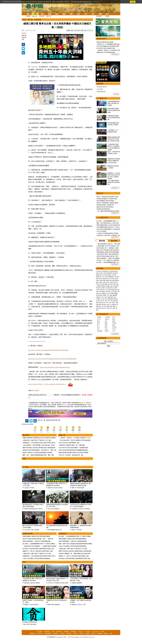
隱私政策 (73, 631)
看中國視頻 (35, 390)
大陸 (35, 14)
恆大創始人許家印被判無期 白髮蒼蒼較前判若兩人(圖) (38, 548)
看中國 (116, 284)
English (80, 631)
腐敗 (106, 284)
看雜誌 (62, 633)
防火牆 (97, 295)
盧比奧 (116, 271)
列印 (82, 30)
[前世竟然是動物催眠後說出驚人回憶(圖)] (102, 123)
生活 (92, 14)
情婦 (103, 284)
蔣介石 (109, 304)
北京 (112, 291)
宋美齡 (113, 304)
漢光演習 (106, 273)
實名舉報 (36, 529)
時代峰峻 (79, 487)
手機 (102, 308)
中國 (23, 39)
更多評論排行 (115, 264)
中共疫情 (61, 583)
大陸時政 (28, 16)
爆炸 (33, 487)
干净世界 (39, 633)
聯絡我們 (47, 631)
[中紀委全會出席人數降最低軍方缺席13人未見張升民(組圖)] (81, 491)
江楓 (106, 329)
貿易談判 (117, 280)
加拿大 (100, 287)
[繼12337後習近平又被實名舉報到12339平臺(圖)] (33, 512)
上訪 (108, 295)
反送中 (97, 284)
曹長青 (107, 331)
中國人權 (48, 16)
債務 (108, 287)
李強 (49, 529)
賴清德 (112, 271)
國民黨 (110, 273)
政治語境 (35, 604)
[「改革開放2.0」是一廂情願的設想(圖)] (102, 130)
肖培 (83, 508)
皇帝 (105, 306)
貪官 (25, 624)
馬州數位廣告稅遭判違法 (103, 209)
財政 (118, 289)
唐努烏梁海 (110, 297)
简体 (72, 30)
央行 (106, 287)
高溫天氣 (24, 37)
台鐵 (113, 273)
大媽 (118, 291)
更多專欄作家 (115, 334)
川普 (109, 271)
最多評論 (102, 241)
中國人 (32, 529)
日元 (107, 289)
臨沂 (28, 487)
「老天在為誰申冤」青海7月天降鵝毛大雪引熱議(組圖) (74, 440)
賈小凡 (99, 319)
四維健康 (99, 331)
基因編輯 (115, 293)
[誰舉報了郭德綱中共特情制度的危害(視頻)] (33, 587)
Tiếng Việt (96, 631)
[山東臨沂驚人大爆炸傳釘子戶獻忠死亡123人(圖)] (33, 470)
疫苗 (97, 278)
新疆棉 (97, 276)
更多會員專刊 (115, 54)
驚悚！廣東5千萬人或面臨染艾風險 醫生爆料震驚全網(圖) (75, 543)
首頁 (27, 14)
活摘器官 (98, 297)
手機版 (68, 30)
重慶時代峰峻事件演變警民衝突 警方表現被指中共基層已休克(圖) (113, 139)
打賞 (75, 30)
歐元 (104, 289)
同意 (132, 1)
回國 (100, 302)
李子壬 (114, 329)
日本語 (103, 631)
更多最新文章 (115, 213)
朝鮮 (97, 287)
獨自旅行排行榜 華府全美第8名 (105, 207)
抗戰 (102, 304)
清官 (28, 624)
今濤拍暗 (107, 317)
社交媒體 (115, 286)
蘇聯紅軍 (57, 508)
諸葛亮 (108, 306)
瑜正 (98, 329)
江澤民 (104, 282)
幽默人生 (115, 306)
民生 (107, 302)
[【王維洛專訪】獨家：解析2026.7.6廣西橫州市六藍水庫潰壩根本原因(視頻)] (57, 470)
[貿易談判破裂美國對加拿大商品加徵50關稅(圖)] (102, 108)
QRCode (40, 420)
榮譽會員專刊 (102, 38)
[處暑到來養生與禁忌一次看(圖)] (102, 166)
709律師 (104, 295)
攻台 (79, 604)
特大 (85, 30)
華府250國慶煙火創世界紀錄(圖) (105, 200)
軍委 (40, 508)
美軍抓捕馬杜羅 (101, 91)
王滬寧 (100, 282)
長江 (101, 276)
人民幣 (97, 289)
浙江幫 (60, 529)
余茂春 (66, 583)
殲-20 (75, 604)
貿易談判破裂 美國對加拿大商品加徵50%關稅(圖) (113, 110)
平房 (30, 487)
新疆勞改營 (110, 299)
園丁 (98, 325)
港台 (56, 14)
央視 (101, 300)
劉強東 (115, 291)
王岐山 (97, 280)
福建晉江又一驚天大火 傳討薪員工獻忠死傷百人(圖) (38, 551)
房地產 (112, 289)
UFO (108, 278)
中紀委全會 (74, 508)
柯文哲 (100, 278)
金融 (56, 529)
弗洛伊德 (104, 278)
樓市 (116, 289)
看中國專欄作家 (102, 314)
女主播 (98, 300)
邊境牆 (107, 280)
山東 (25, 487)
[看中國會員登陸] (108, 21)
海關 (114, 300)
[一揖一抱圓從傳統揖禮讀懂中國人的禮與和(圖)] (102, 180)
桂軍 (100, 304)
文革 (116, 308)
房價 (97, 293)
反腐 (108, 284)
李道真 (107, 319)
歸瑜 (113, 319)
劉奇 (100, 306)
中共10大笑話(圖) (101, 231)
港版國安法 (111, 276)
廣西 (49, 487)
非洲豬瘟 (103, 293)
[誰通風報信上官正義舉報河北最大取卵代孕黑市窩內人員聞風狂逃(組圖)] (102, 173)
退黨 (118, 276)
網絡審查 (115, 295)
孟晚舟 (101, 280)
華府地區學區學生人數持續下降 (105, 205)
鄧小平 (116, 304)
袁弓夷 (106, 276)
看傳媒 (81, 633)
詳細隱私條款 (96, 1)
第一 (75, 529)
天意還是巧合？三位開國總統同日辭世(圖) (108, 44)
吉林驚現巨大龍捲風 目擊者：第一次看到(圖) (72, 445)
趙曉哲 (43, 508)
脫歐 (103, 287)
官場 (42, 14)
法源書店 (55, 633)
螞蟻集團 (53, 529)
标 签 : (24, 33)
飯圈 (83, 487)
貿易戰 (97, 275)
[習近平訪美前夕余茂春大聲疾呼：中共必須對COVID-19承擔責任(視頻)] (57, 565)
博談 (64, 14)
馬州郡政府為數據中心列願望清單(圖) (107, 198)
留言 (78, 30)
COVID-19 (51, 583)
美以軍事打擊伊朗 (102, 87)
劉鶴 (97, 282)
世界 (78, 14)
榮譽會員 (82, 402)
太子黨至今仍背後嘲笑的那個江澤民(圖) (107, 233)
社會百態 (41, 16)
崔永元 (107, 282)
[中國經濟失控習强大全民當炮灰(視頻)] (57, 587)
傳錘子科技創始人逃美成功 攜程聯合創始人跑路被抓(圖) (39, 447)
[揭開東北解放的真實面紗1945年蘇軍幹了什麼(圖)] (57, 491)
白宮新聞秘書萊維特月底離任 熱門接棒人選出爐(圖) (113, 103)
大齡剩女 (74, 583)
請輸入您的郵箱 (108, 341)
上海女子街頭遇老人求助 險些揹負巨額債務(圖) (36, 558)
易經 (111, 306)
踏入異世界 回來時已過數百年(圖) (106, 48)
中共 (75, 487)
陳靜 (106, 323)
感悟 (100, 308)
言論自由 (116, 299)
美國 (49, 14)
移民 (106, 300)
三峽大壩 (114, 275)
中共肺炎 (98, 271)
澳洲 (117, 302)
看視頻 (93, 633)
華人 (104, 300)
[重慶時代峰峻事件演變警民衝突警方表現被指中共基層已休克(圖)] (81, 470)
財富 (97, 291)
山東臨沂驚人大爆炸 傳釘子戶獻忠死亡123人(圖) (37, 440)
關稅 (104, 280)
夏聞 (113, 321)
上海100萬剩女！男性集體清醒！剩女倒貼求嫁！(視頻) (39, 445)
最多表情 (114, 241)
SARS (105, 299)
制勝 (73, 604)
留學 (112, 300)
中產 (100, 291)
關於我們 (59, 631)
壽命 (114, 308)
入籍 (102, 302)
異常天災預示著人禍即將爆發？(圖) (69, 442)
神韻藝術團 (48, 633)
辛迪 (113, 331)
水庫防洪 (60, 487)
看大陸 (30, 19)
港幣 (109, 289)
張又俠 (105, 275)
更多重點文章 (115, 187)
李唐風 (114, 323)
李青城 (114, 327)
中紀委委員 (87, 508)
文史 (85, 14)
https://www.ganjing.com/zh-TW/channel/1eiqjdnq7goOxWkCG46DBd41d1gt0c (52, 358)
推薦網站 (32, 633)
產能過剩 (57, 604)
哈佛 (73, 529)
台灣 (106, 291)
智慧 (97, 308)
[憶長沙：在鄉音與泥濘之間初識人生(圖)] (102, 151)
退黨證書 (68, 633)
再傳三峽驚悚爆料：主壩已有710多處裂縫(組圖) (37, 541)
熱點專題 (100, 83)
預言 (105, 308)
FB (118, 286)
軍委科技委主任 (34, 508)
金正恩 (116, 278)
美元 (113, 287)
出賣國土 (109, 275)
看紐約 (75, 633)
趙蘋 (113, 325)
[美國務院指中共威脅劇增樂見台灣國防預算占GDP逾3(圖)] (102, 159)
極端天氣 (24, 35)
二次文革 (30, 604)
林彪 (97, 306)
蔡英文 (109, 291)
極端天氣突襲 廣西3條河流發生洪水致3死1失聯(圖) (73, 452)
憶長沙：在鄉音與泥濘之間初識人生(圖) (107, 196)
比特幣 (101, 289)
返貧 (49, 604)
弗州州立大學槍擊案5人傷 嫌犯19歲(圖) (107, 203)
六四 (115, 276)
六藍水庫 (55, 487)
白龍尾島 (98, 299)
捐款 (53, 631)
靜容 (106, 327)
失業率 (52, 604)
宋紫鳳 (99, 317)
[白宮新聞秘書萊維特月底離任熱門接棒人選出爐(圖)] (102, 101)
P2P (109, 293)
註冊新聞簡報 (102, 338)
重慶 (73, 487)
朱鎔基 (34, 624)
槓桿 (111, 287)
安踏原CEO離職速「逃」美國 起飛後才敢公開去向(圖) (74, 553)
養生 (97, 310)
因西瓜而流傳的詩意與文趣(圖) (105, 42)
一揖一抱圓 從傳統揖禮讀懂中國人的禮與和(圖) (113, 182)
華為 (113, 278)
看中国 (35, 7)
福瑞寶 (87, 633)
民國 (97, 304)
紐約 (71, 14)
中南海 (111, 282)
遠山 (106, 321)
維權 (101, 295)
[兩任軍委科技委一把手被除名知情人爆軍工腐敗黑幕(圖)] (33, 491)
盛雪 (106, 325)
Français (87, 631)
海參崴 (102, 291)
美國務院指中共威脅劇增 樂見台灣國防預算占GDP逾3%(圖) (113, 160)
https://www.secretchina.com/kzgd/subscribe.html (55, 367)
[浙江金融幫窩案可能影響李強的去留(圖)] (57, 512)
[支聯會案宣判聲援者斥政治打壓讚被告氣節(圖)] (102, 115)
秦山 (98, 327)
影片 (107, 14)
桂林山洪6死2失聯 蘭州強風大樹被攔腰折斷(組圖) (73, 450)
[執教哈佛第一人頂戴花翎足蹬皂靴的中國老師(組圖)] (81, 512)
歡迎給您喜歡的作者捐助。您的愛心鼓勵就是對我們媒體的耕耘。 (47, 384)
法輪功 (110, 295)
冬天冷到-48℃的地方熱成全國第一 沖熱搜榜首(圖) (73, 447)
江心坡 (102, 299)
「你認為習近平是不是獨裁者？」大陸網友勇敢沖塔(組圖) (39, 546)
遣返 (117, 300)
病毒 (86, 377)
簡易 (113, 317)
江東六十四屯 (104, 297)
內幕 (114, 282)
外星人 (110, 308)
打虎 (111, 284)
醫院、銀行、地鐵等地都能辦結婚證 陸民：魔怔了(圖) (38, 455)
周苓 (98, 323)
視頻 (24, 562)
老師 (81, 529)
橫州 (52, 487)
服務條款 (66, 631)
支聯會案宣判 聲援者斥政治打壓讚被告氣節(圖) (113, 117)
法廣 (111, 286)
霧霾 (112, 293)
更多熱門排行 (115, 237)
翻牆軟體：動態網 (102, 633)
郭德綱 (26, 604)
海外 (110, 302)
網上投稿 (39, 631)
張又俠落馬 (100, 89)
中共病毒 (56, 583)
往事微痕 (103, 286)
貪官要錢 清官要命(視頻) (30, 622)
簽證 (97, 302)
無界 (111, 633)
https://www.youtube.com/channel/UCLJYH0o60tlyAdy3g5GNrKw (48, 350)
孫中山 (105, 304)
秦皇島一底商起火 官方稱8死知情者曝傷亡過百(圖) (37, 452)
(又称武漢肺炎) (104, 271)
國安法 (116, 273)
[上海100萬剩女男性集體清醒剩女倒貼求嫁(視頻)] (81, 565)
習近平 (28, 529)
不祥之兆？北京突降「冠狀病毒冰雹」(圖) (71, 455)
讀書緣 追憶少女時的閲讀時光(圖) (106, 52)
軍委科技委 (27, 508)
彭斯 (111, 280)
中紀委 (79, 508)
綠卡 (105, 302)
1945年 (52, 508)
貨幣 (116, 287)
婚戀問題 (79, 583)
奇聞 (100, 14)
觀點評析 (34, 16)
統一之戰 (83, 604)
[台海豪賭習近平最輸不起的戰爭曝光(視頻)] (81, 587)
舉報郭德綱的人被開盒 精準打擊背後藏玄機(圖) (36, 536)
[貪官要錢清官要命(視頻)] (33, 608)
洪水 (103, 276)
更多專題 (116, 94)
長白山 (115, 297)
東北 (49, 508)
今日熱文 (26, 467)
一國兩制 (98, 286)
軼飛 (98, 321)
